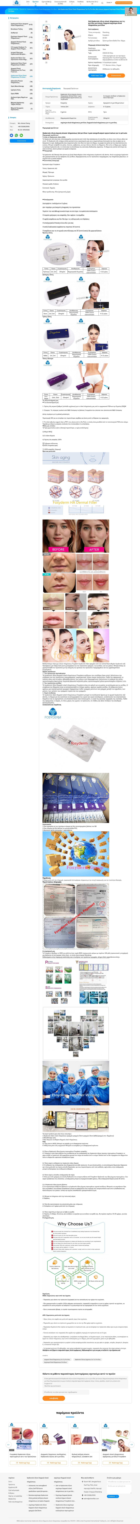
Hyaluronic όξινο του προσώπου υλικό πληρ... (21, 58)
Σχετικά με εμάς (14, 1490)
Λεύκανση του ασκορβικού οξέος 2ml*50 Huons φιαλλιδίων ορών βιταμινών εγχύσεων (38, 1489)
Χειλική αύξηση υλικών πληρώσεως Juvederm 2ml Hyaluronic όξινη (82, 1456)
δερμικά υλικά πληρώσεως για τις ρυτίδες (57, 1359)
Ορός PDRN (21, 93)
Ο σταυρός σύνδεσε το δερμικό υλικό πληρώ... (21, 48)
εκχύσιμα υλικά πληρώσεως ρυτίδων (55, 1362)
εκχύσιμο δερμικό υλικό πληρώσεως (62, 1480)
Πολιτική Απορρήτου (15, 1502)
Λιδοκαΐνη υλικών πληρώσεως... (21, 81)
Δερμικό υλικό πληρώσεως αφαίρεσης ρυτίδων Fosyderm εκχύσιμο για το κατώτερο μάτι (115, 1456)
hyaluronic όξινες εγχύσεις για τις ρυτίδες (88, 1359)
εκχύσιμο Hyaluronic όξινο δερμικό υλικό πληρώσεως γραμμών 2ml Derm (38, 1507)
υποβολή (54, 1398)
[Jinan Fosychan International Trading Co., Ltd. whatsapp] (16, 135)
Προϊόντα (12, 1484)
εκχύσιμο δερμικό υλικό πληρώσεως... (21, 37)
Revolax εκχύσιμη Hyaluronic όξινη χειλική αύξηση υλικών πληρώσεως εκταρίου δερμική (39, 1498)
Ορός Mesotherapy (21, 86)
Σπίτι (10, 1481)
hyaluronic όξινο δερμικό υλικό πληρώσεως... (21, 24)
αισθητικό (21, 33)
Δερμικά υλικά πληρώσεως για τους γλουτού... (21, 70)
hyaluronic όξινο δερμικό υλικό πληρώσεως (38, 1480)
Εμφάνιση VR (13, 1487)
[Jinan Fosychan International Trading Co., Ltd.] (16, 3)
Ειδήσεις (11, 1493)
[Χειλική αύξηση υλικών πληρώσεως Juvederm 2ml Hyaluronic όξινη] (85, 1437)
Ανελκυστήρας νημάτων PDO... (21, 98)
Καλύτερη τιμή (97, 75)
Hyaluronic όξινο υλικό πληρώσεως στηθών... (21, 64)
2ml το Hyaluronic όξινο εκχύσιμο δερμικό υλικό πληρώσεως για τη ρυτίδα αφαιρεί (64, 1489)
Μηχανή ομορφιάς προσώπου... (21, 108)
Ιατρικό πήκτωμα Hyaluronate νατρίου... (21, 53)
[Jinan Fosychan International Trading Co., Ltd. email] (11, 135)
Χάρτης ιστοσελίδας (15, 1496)
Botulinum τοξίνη (21, 29)
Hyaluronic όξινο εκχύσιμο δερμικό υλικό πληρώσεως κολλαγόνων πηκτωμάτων (65, 1507)
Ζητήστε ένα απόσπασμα (124, 3)
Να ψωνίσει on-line (92, 3)
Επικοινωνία (22, 141)
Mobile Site (12, 1499)
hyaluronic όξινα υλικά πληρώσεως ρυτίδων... (21, 76)
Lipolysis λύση (21, 90)
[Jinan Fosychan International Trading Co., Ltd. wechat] (21, 135)
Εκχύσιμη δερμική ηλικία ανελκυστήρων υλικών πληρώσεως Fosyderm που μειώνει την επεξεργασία (65, 1498)
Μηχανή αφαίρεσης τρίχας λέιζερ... (21, 103)
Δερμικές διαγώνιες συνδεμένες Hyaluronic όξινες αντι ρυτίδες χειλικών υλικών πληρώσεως (53, 1456)
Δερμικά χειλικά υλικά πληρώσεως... (21, 42)
